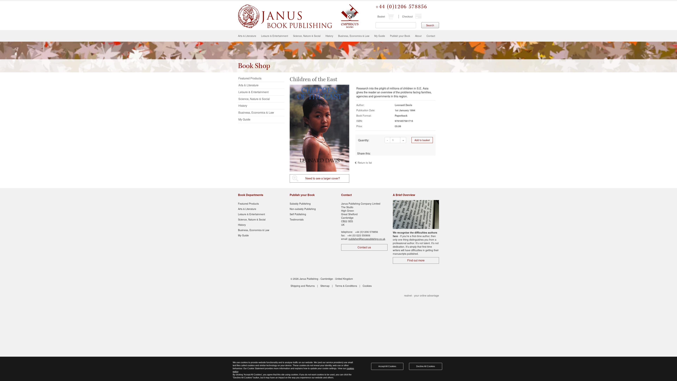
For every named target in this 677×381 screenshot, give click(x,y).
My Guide (379, 36)
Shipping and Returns (303, 286)
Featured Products (249, 78)
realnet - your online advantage (421, 295)
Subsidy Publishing (300, 203)
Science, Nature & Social (307, 36)
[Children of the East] (319, 128)
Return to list (364, 162)
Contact (430, 36)
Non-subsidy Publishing (303, 209)
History (329, 36)
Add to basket (422, 140)
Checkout (407, 16)
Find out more (416, 260)
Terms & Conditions (346, 286)
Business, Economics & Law (353, 36)
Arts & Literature (247, 36)
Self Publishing (298, 214)
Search (430, 25)
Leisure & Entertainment (274, 36)
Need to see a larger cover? (322, 178)
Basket (381, 16)
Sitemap (325, 286)
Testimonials (297, 219)
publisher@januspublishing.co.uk (367, 239)
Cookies (367, 286)
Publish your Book (400, 36)
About (418, 36)
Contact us (364, 247)
